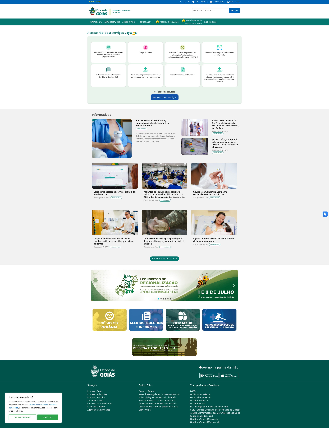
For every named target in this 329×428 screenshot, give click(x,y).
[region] (33, 408)
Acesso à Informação (169, 22)
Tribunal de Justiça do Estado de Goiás (157, 397)
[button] (164, 285)
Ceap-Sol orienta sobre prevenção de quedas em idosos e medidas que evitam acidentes (114, 241)
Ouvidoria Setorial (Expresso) (204, 419)
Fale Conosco (210, 22)
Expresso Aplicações (97, 394)
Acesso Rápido (128, 22)
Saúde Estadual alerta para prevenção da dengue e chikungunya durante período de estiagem (164, 241)
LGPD (193, 391)
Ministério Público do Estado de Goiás (157, 400)
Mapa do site (234, 2)
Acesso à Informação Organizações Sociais (193, 21)
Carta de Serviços (112, 22)
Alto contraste (201, 2)
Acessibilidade (218, 2)
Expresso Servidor (96, 397)
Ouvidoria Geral (197, 403)
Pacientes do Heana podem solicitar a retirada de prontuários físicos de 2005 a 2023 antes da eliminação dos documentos (164, 194)
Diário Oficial (145, 409)
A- (181, 2)
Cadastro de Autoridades (99, 403)
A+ (189, 2)
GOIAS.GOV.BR (94, 2)
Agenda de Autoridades (98, 409)
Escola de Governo (96, 406)
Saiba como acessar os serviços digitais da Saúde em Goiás (114, 193)
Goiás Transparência (200, 394)
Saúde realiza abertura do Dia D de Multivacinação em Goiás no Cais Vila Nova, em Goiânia (225, 124)
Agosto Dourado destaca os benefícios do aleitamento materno (213, 240)
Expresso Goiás (94, 391)
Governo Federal (147, 391)
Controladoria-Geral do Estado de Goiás (158, 406)
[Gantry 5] (103, 371)
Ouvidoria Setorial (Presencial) (205, 422)
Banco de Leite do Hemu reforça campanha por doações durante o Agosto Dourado (152, 123)
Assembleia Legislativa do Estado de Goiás (159, 394)
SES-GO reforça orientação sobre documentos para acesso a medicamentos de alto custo (225, 143)
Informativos (141, 129)
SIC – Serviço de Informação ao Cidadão (209, 406)
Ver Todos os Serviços (164, 97)
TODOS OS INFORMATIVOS (164, 258)
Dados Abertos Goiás (200, 397)
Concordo (47, 417)
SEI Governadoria (95, 400)
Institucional (96, 22)
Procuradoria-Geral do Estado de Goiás (158, 403)
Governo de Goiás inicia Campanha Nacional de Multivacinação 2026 (210, 193)
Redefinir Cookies (22, 417)
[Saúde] (109, 10)
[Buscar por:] (210, 10)
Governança (145, 22)
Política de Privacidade (39, 404)
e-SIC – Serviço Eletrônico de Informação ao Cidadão (215, 409)
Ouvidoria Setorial (199, 400)
